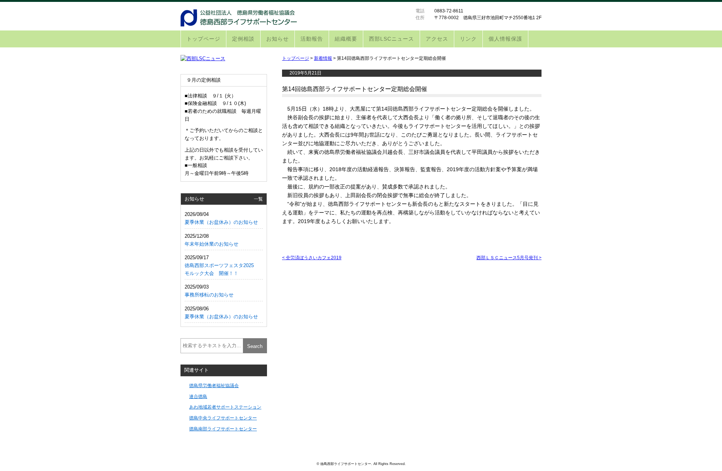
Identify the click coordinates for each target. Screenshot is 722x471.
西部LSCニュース (391, 39)
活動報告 (311, 39)
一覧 (258, 198)
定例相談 (243, 39)
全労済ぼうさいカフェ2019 (311, 257)
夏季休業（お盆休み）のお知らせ (221, 222)
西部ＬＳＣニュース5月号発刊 (509, 257)
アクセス (437, 39)
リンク (468, 39)
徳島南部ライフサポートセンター (223, 428)
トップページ (203, 39)
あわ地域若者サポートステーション (225, 406)
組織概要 (346, 39)
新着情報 (323, 58)
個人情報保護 (505, 39)
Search (254, 346)
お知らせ (277, 39)
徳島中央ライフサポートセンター (223, 417)
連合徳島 (198, 396)
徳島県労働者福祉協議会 (214, 385)
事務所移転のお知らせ (209, 295)
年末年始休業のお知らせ (211, 244)
